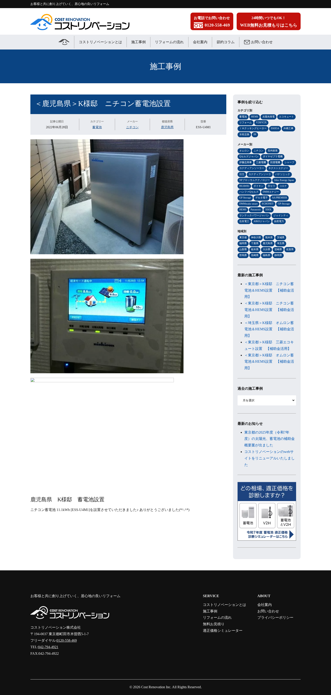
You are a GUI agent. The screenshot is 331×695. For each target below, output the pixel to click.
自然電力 (279, 221)
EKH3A (275, 128)
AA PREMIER (279, 197)
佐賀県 (290, 249)
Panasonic (256, 209)
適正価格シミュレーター (223, 630)
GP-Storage (284, 203)
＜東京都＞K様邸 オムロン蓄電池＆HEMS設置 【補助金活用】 (269, 361)
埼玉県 (280, 243)
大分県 (266, 249)
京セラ (271, 185)
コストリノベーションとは (100, 42)
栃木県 (254, 249)
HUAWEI (244, 185)
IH (255, 134)
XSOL (268, 209)
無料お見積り (213, 624)
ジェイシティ (280, 215)
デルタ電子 (261, 197)
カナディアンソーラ (260, 174)
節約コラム (226, 42)
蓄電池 (97, 127)
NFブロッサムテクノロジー (254, 180)
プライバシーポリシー (275, 617)
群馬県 (243, 255)
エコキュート (286, 116)
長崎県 (254, 255)
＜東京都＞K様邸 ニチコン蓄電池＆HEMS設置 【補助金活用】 (269, 290)
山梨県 (243, 249)
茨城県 (280, 237)
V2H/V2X (261, 122)
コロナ (283, 185)
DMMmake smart (248, 203)
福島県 (266, 255)
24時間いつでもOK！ (268, 21)
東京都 (243, 237)
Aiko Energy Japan (284, 180)
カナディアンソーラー (251, 168)
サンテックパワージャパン (254, 215)
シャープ (289, 162)
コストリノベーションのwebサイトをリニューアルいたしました (269, 458)
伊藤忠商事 (245, 162)
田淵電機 (275, 162)
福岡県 (243, 243)
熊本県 (269, 237)
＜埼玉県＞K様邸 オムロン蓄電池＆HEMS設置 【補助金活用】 (269, 329)
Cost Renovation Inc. (156, 687)
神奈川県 (256, 237)
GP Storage (245, 197)
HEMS (254, 116)
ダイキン (258, 185)
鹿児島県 (167, 127)
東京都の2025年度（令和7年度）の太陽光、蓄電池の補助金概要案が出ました (269, 438)
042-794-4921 (48, 647)
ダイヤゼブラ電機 (273, 156)
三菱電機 (261, 162)
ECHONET (268, 203)
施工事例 (138, 42)
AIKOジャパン (262, 221)
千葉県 (254, 243)
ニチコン (132, 127)
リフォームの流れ (169, 42)
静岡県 (278, 255)
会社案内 (200, 42)
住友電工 (244, 221)
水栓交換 (244, 134)
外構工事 (288, 128)
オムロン (244, 150)
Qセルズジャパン (248, 156)
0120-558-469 (67, 640)
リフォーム (245, 122)
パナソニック (282, 174)
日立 (241, 174)
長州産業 (273, 150)
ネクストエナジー (278, 168)
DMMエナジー (271, 191)
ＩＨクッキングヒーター (253, 128)
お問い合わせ (262, 42)
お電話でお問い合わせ (212, 21)
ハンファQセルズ (248, 191)
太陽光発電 (268, 116)
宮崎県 (278, 249)
